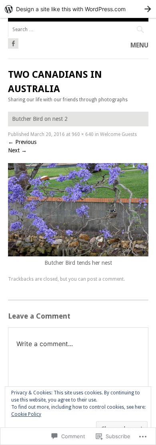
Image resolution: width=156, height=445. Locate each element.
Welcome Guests (118, 134)
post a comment (105, 279)
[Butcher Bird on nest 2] (78, 254)
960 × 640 (83, 134)
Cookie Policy (26, 414)
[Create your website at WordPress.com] (78, 9)
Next (17, 150)
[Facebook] (13, 42)
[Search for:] (78, 29)
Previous (22, 142)
